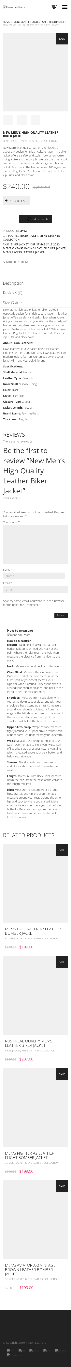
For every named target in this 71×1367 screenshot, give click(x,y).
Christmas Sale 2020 (45, 244)
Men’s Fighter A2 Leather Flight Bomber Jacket (29, 1155)
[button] (64, 929)
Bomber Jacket (14, 938)
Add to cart (19, 201)
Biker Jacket (56, 22)
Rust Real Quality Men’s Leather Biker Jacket (28, 1043)
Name (8, 569)
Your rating (12, 498)
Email (7, 583)
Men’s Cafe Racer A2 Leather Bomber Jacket (33, 931)
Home (6, 22)
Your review (11, 522)
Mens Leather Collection (30, 22)
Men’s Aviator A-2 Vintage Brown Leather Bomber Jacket (30, 1270)
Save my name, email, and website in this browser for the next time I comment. (33, 603)
